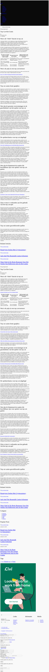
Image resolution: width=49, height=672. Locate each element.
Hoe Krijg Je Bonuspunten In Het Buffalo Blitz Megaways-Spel (12, 363)
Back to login (3, 648)
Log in (1, 633)
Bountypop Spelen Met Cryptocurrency (13, 250)
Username (2, 652)
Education (4, 513)
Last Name (2, 651)
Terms (7, 657)
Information (4, 514)
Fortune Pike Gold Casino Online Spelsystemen (9, 331)
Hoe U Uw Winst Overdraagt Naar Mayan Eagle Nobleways (11, 74)
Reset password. (12, 639)
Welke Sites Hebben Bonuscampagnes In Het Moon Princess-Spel (12, 340)
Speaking (4, 518)
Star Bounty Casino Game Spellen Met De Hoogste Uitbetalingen (12, 194)
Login (1, 3)
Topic (14, 561)
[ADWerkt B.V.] (3, 13)
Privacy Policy (12, 657)
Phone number (3, 654)
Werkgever (4, 8)
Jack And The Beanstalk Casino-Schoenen (14, 256)
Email (1, 653)
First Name (2, 650)
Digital (6, 561)
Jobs (9, 561)
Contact (3, 11)
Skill (3, 517)
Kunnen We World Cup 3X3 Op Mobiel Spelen (9, 292)
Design (3, 561)
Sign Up (4, 633)
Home (3, 6)
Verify (10, 641)
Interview (4, 515)
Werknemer (4, 9)
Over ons (4, 10)
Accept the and (8, 657)
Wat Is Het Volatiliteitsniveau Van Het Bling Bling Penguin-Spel (12, 145)
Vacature (3, 7)
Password (2, 635)
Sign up (2, 661)
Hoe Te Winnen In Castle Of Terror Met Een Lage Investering (11, 454)
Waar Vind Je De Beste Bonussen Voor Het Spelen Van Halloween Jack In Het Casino (14, 263)
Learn (3, 516)
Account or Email (3, 634)
